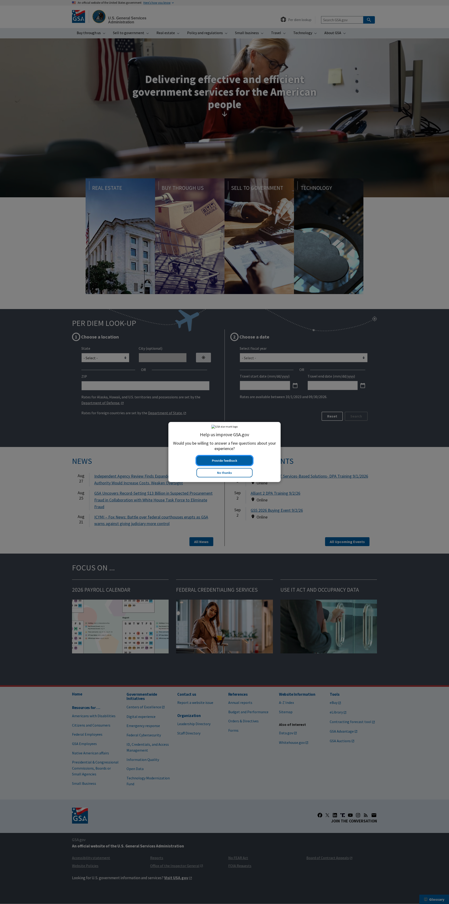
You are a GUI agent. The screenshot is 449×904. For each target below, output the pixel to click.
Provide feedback (224, 460)
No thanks (224, 473)
